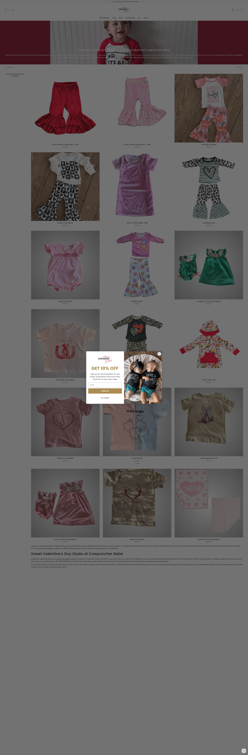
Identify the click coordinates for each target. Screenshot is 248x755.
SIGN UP (105, 391)
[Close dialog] (159, 353)
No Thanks (105, 398)
